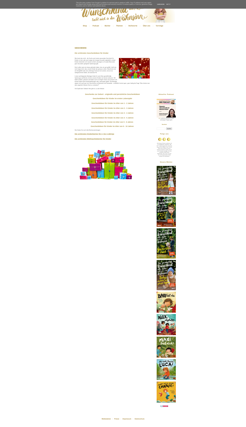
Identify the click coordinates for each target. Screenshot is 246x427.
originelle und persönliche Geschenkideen (122, 94)
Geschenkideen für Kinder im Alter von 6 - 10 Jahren (112, 126)
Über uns (146, 26)
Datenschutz (139, 419)
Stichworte (132, 26)
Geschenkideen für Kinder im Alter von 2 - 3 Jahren (112, 108)
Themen (119, 26)
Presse (116, 419)
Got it (168, 4)
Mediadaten (106, 419)
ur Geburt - (100, 94)
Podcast (96, 26)
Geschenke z (90, 94)
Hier (160, 118)
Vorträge (159, 26)
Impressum (127, 419)
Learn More (160, 4)
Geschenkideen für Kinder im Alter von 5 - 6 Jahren (112, 122)
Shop (85, 26)
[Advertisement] (112, 37)
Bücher (107, 26)
